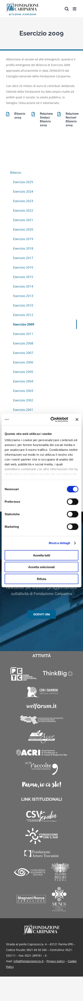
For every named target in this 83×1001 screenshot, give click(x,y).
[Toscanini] (41, 853)
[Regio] (60, 872)
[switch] (72, 501)
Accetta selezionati (41, 567)
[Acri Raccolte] (41, 768)
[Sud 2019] (41, 836)
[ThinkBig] (58, 674)
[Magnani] (31, 899)
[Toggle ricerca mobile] (67, 9)
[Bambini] (41, 692)
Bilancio (15, 172)
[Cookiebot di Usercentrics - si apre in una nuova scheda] (51, 419)
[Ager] (41, 736)
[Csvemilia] (41, 816)
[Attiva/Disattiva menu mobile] (75, 9)
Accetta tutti (41, 555)
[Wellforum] (41, 706)
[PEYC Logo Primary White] (23, 674)
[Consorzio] (29, 872)
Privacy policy (56, 961)
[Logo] (42, 926)
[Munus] (59, 899)
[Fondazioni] (41, 719)
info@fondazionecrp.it (28, 961)
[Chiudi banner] (77, 419)
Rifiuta (41, 578)
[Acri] (41, 752)
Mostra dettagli (59, 543)
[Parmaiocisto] (41, 784)
